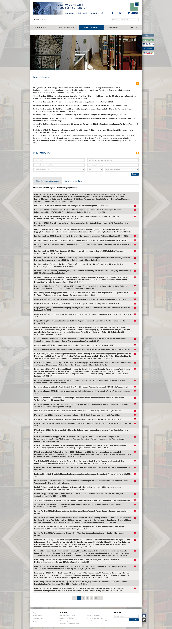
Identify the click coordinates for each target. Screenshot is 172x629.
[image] (125, 8)
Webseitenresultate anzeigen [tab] (47, 181)
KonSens (148, 48)
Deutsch (37, 19)
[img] (135, 206)
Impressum (37, 613)
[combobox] (113, 160)
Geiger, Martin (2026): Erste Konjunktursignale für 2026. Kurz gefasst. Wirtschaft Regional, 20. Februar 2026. (77, 303)
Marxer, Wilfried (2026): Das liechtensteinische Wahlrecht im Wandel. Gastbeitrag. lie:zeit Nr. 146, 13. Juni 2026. (78, 411)
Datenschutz (37, 616)
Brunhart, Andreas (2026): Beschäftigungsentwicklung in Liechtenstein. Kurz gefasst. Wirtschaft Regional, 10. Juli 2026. (81, 236)
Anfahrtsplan (38, 618)
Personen (114, 27)
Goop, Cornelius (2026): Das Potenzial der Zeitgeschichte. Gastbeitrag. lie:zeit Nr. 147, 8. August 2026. (74, 345)
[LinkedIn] (144, 620)
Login (35, 621)
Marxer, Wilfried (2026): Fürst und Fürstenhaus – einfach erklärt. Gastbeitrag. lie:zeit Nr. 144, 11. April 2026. (77, 415)
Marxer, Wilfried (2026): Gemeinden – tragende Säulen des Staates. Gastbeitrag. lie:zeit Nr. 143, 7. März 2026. (77, 419)
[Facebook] (144, 615)
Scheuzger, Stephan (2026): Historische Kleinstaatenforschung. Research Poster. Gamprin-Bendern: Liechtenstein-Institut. (82, 500)
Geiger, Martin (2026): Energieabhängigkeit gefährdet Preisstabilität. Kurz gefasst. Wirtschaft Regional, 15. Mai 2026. (80, 299)
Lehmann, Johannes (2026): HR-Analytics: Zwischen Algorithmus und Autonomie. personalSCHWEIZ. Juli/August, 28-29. (81, 387)
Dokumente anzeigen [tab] (73, 181)
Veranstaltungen (65, 27)
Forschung (40, 27)
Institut (133, 27)
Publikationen (91, 27)
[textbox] (112, 160)
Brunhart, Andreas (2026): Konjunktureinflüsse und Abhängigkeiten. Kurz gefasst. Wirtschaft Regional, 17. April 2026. (80, 240)
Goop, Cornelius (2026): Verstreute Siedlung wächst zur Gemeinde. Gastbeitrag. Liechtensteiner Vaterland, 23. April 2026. (82, 349)
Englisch (44, 19)
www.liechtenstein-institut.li (97, 621)
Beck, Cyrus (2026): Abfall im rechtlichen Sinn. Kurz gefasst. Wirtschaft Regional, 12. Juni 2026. (71, 205)
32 (96, 598)
